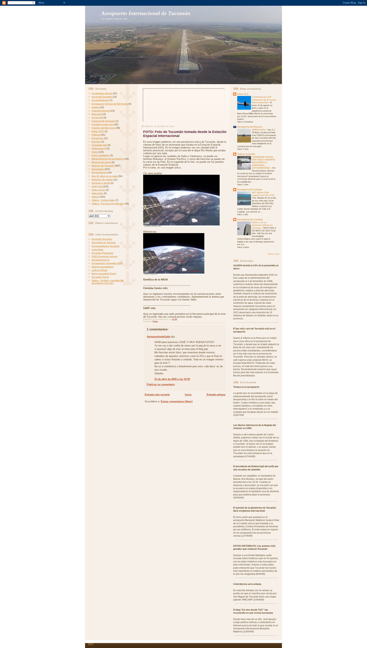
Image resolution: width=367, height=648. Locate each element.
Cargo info (97, 117)
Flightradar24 (99, 148)
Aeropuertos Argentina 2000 (107, 263)
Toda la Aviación (246, 154)
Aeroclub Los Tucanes (104, 242)
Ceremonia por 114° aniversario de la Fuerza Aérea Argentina (264, 100)
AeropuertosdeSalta (158, 336)
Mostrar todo (273, 254)
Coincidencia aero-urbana (247, 584)
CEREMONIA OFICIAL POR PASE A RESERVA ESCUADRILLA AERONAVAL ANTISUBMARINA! (263, 162)
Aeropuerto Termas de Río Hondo (110, 104)
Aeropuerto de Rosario (249, 127)
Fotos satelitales (101, 155)
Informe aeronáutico (103, 267)
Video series (98, 190)
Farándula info (99, 145)
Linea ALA (242, 94)
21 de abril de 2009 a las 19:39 (172, 379)
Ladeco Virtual (99, 270)
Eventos (96, 141)
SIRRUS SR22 (259, 130)
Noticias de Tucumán (103, 165)
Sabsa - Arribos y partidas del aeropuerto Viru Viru (108, 281)
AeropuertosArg (100, 260)
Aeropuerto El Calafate (249, 189)
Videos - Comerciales (103, 200)
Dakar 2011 (98, 131)
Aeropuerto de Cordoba (250, 219)
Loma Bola (97, 249)
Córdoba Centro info (103, 124)
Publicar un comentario (161, 384)
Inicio (188, 394)
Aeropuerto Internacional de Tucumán (145, 13)
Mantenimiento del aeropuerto (108, 159)
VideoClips (97, 193)
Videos (95, 197)
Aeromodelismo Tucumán (105, 246)
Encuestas (97, 138)
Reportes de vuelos (102, 179)
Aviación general (101, 110)
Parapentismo (99, 172)
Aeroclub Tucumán (102, 97)
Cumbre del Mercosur (103, 128)
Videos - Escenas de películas (108, 203)
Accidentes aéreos (102, 93)
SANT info (97, 186)
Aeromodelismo (100, 100)
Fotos (95, 152)
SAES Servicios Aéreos (104, 256)
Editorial (96, 135)
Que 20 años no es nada (105, 176)
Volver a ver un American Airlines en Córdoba (262, 225)
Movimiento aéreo (101, 162)
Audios (95, 107)
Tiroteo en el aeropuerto (246, 387)
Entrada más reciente (157, 394)
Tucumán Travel (100, 277)
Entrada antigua (216, 394)
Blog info (96, 114)
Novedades (98, 169)
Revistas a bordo (101, 183)
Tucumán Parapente (102, 253)
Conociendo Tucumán (103, 121)
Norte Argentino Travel (104, 273)
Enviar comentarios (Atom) (176, 401)
